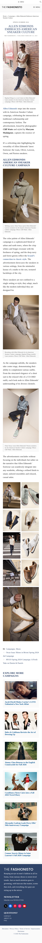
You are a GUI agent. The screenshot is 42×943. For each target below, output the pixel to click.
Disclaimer (5, 929)
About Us (8, 918)
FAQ (5, 920)
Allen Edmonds (10, 108)
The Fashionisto (10, 35)
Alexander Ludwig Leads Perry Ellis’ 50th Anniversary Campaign (20, 824)
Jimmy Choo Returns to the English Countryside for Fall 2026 (20, 763)
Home (5, 16)
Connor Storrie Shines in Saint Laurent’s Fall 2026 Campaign (18, 854)
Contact (7, 916)
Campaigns (11, 16)
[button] (41, 2)
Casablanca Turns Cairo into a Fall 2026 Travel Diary (19, 794)
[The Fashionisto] (12, 7)
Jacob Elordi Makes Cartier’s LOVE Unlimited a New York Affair (20, 703)
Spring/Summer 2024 (21, 22)
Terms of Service (25, 929)
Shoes (18, 649)
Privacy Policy (14, 929)
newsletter (18, 900)
